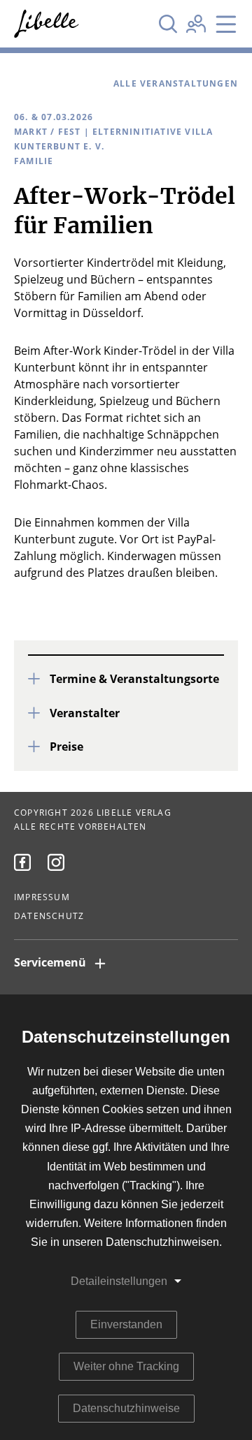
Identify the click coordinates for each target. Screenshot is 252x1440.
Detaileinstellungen (119, 1281)
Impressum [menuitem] (42, 897)
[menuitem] (22, 862)
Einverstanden (126, 1324)
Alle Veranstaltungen (175, 84)
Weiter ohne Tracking (126, 1366)
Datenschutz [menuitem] (49, 916)
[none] (168, 24)
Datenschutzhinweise (126, 1408)
